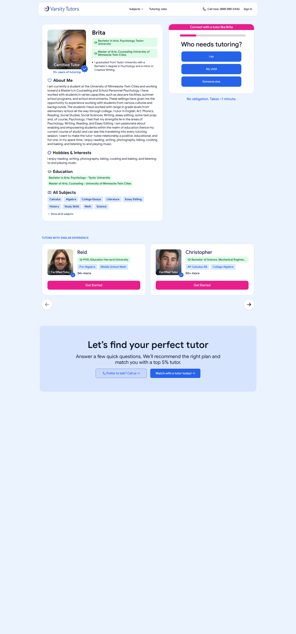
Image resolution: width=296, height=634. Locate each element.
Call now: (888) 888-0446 (223, 9)
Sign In (248, 9)
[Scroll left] (47, 304)
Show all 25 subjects (62, 213)
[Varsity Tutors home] (61, 9)
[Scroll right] (249, 304)
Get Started (93, 285)
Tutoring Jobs (158, 9)
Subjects (134, 9)
